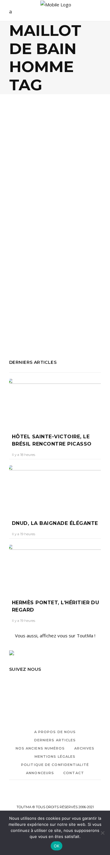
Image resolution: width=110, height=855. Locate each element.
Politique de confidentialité (55, 765)
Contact (73, 773)
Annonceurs (40, 773)
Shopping (41, 188)
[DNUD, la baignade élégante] (55, 488)
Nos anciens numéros (40, 748)
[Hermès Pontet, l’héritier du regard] (55, 567)
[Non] (102, 833)
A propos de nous (55, 732)
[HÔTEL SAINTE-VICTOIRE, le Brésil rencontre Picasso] (55, 401)
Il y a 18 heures (23, 455)
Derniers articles (55, 740)
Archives (84, 748)
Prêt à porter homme (48, 317)
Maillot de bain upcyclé (32, 308)
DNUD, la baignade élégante (55, 523)
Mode (22, 188)
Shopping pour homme (33, 325)
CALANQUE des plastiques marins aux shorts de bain (53, 212)
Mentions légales (55, 756)
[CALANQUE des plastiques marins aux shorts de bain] (55, 151)
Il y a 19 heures (23, 534)
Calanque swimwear (51, 292)
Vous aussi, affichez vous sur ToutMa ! (55, 636)
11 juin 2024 (51, 232)
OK (57, 845)
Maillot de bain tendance (64, 300)
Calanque (18, 292)
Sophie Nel (23, 232)
